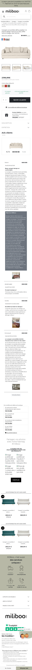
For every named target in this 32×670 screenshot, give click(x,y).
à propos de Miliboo (9, 596)
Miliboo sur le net (8, 605)
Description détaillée (7, 35)
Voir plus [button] (16, 480)
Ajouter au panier (19, 100)
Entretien (6, 127)
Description (7, 123)
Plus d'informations (11, 432)
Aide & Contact (7, 601)
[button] (10, 459)
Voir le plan (8, 410)
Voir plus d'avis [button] (16, 395)
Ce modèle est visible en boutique (17, 107)
